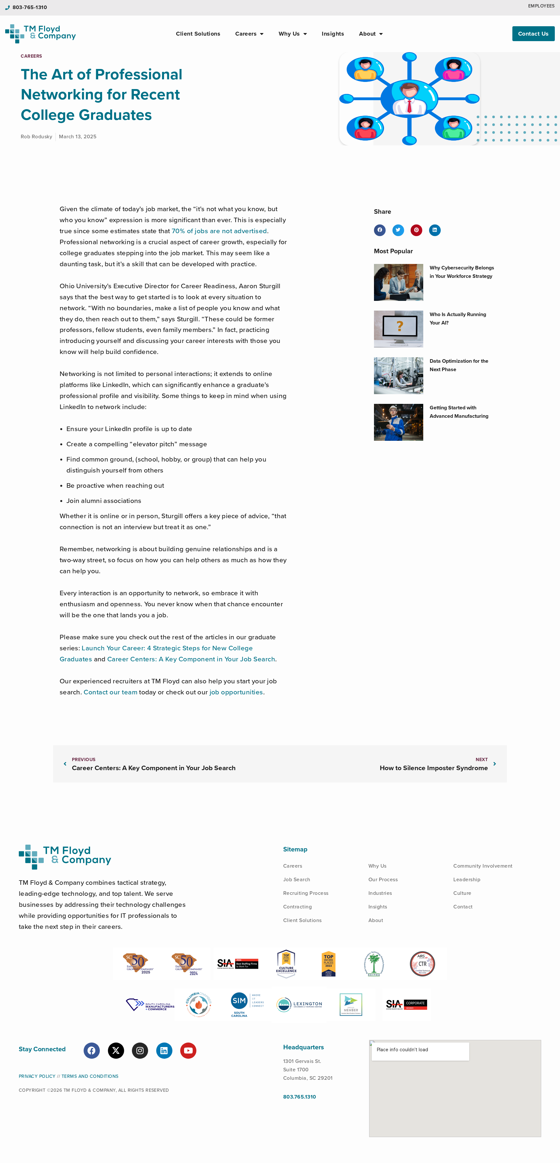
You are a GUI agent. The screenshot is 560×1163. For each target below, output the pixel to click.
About (367, 33)
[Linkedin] (164, 1051)
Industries (380, 893)
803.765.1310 (299, 1097)
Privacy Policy (37, 1076)
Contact (462, 907)
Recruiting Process (306, 893)
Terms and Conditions (90, 1076)
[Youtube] (188, 1051)
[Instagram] (140, 1051)
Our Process (383, 879)
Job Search (296, 879)
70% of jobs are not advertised (219, 231)
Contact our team (110, 692)
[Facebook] (92, 1051)
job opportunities (236, 692)
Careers (246, 33)
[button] (380, 230)
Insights (333, 33)
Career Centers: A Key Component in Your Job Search (191, 659)
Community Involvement (482, 866)
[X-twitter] (116, 1051)
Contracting (297, 907)
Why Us (289, 33)
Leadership (466, 879)
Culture (462, 893)
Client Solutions (198, 33)
